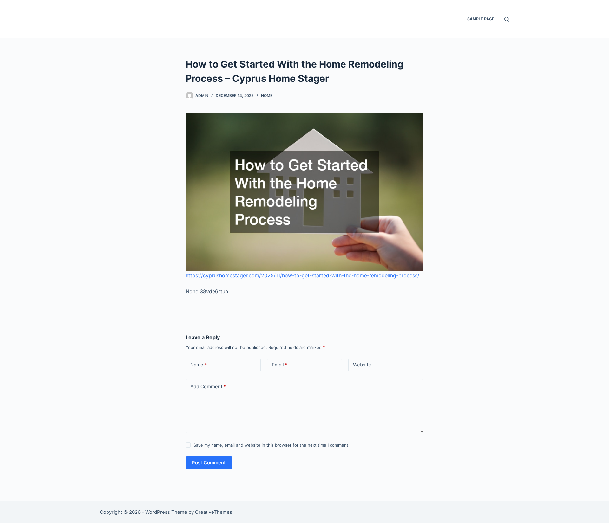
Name (198, 365)
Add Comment (208, 387)
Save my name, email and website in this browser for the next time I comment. (271, 445)
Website (362, 365)
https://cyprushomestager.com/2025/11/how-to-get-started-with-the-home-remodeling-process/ (302, 275)
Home (266, 95)
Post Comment (209, 463)
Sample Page (480, 18)
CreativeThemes (213, 512)
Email (279, 365)
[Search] (506, 19)
